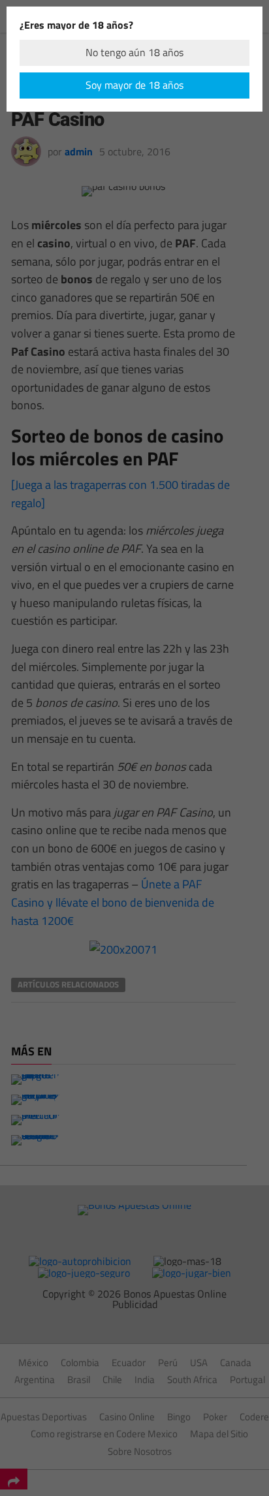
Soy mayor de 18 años (134, 85)
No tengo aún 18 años (134, 52)
